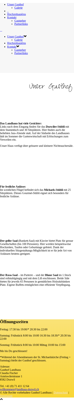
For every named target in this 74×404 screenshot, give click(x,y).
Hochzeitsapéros (16, 14)
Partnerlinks (21, 23)
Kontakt (11, 17)
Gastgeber (20, 20)
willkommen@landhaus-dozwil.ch (19, 389)
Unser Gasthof (15, 4)
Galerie (18, 7)
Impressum (6, 395)
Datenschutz (61, 392)
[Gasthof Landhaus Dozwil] (8, 10)
